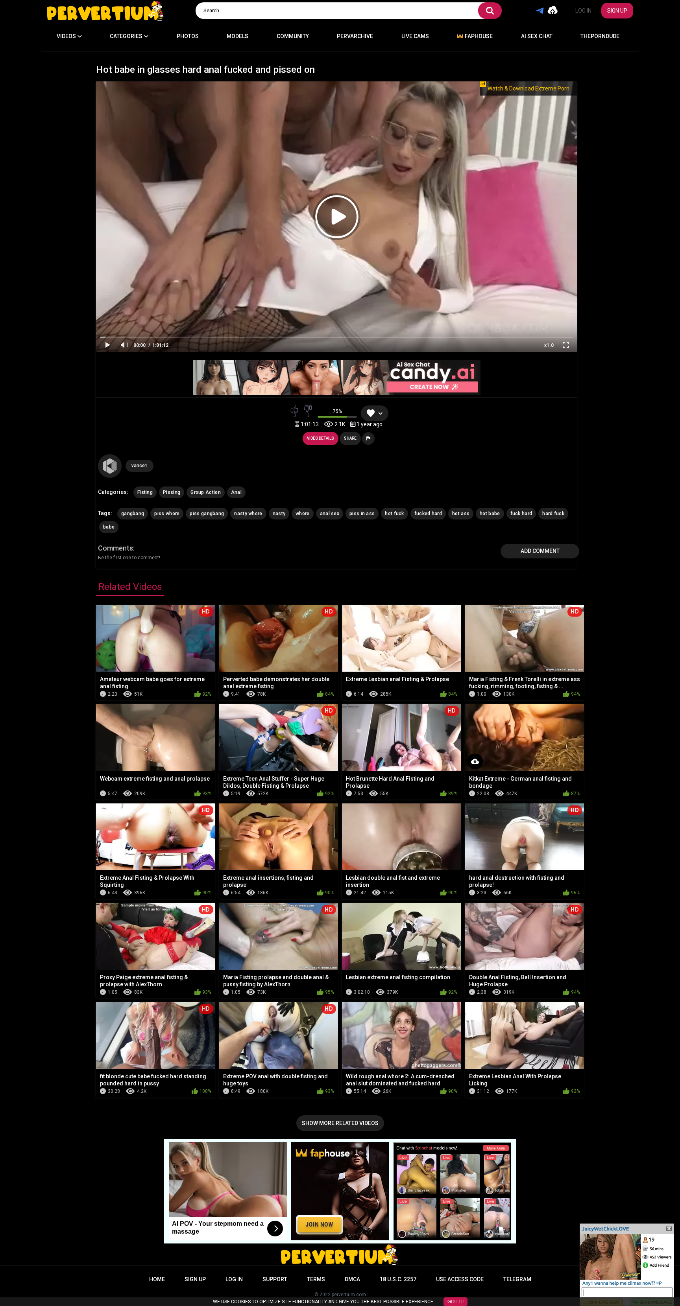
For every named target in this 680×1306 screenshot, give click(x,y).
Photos (188, 36)
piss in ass (362, 513)
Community (293, 36)
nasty (279, 513)
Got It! (455, 1301)
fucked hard (428, 513)
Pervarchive (355, 36)
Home (157, 1279)
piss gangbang (207, 513)
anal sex (329, 513)
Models (237, 36)
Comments (115, 548)
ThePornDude (599, 36)
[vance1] (110, 466)
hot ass (460, 513)
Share (350, 438)
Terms (316, 1279)
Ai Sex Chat (536, 36)
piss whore (166, 513)
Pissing (171, 492)
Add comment (540, 551)
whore (303, 513)
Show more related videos (340, 1123)
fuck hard (521, 513)
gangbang (132, 513)
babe (109, 527)
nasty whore (248, 513)
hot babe (490, 513)
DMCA (352, 1279)
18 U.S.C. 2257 (398, 1279)
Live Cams (415, 36)
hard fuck (553, 513)
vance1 (139, 465)
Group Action (205, 492)
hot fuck (394, 513)
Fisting (145, 492)
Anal (236, 492)
